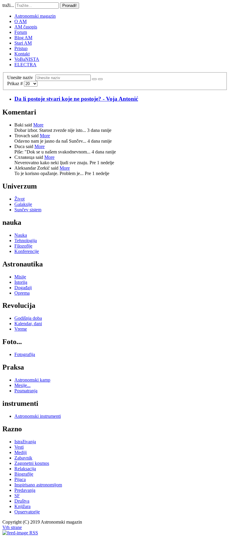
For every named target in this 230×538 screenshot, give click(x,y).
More (38, 124)
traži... (8, 5)
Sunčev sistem (27, 209)
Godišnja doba (28, 318)
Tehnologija (25, 240)
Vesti (19, 447)
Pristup (21, 48)
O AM (20, 21)
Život (19, 198)
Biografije (23, 474)
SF (17, 495)
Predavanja (24, 490)
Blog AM (23, 37)
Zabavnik (23, 457)
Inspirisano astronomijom (38, 484)
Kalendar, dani (28, 323)
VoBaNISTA (26, 59)
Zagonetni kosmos (31, 463)
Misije (20, 276)
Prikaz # (15, 83)
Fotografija (24, 354)
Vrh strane (12, 527)
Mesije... (22, 385)
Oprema (22, 293)
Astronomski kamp (32, 379)
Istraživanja (25, 441)
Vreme (20, 328)
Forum (20, 32)
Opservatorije (27, 511)
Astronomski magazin (35, 16)
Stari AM (23, 43)
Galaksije (23, 204)
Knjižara (22, 506)
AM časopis (25, 26)
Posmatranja (25, 390)
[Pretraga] (94, 79)
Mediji (20, 452)
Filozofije (23, 245)
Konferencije (26, 251)
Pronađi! (69, 5)
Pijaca (20, 479)
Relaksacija (25, 468)
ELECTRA (25, 64)
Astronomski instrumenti (37, 416)
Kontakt (22, 53)
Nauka (20, 235)
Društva (21, 501)
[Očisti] (100, 79)
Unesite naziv (21, 77)
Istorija (20, 282)
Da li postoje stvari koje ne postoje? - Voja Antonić (76, 99)
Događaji (23, 287)
